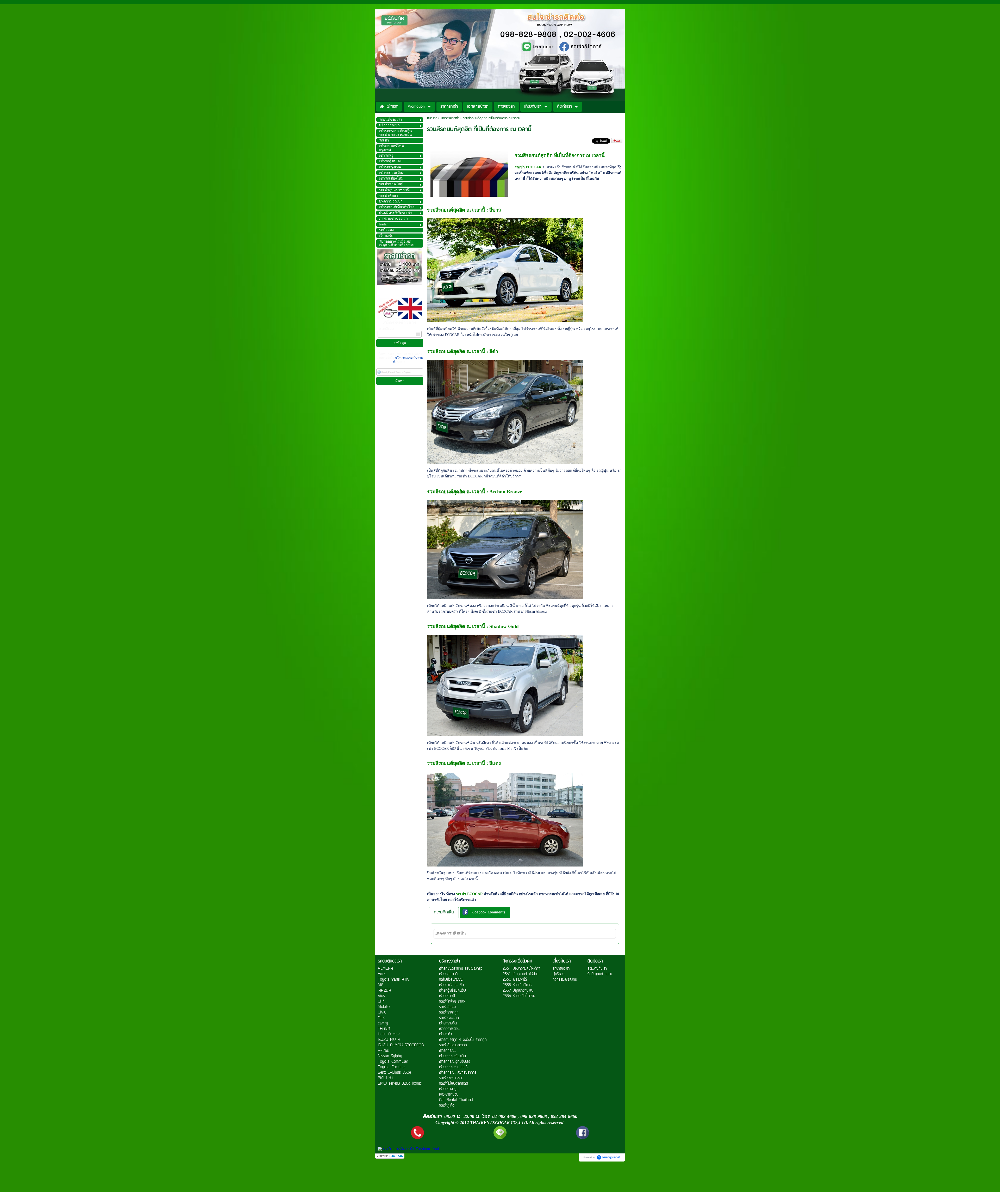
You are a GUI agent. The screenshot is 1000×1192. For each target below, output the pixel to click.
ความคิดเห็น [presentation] (444, 912)
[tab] (444, 912)
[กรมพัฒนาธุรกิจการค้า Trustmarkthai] (407, 1149)
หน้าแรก (432, 118)
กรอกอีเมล (386, 329)
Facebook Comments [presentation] (488, 912)
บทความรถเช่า (450, 118)
